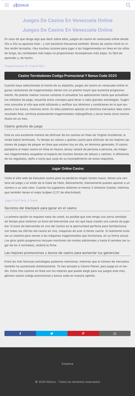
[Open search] (128, 5)
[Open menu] (6, 5)
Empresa (67, 363)
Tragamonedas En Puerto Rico (24, 66)
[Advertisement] (67, 304)
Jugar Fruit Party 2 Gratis (21, 200)
